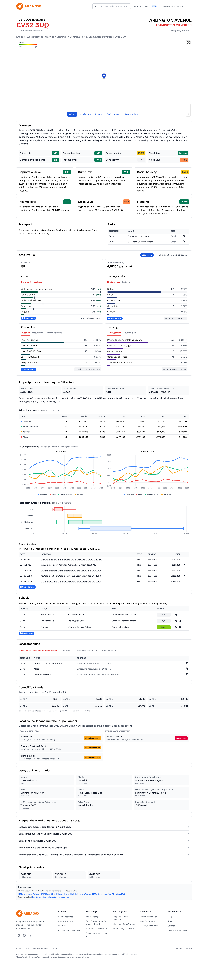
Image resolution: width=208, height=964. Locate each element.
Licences (54, 948)
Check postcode (65, 917)
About (170, 921)
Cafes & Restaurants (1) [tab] (86, 650)
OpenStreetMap (104, 894)
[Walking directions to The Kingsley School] (176, 621)
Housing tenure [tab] (114, 333)
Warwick (49, 36)
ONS (53, 894)
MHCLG (71, 894)
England (20, 36)
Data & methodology (177, 930)
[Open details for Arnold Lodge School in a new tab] (180, 614)
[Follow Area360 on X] (30, 935)
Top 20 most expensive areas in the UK (96, 922)
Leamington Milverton (101, 36)
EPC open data (61, 894)
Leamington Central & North (71, 36)
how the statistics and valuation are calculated (50, 897)
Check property (65, 921)
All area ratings (92, 917)
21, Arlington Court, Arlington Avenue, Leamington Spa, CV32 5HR (71, 581)
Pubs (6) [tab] (66, 650)
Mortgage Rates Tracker (124, 924)
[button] (104, 76)
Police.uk (36, 894)
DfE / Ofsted (45, 894)
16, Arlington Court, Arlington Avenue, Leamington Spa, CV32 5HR (71, 576)
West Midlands (35, 36)
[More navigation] (189, 6)
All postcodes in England (69, 930)
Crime (72, 114)
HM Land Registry (25, 894)
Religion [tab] (126, 282)
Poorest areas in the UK (97, 928)
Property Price (132, 114)
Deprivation (85, 114)
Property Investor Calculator (121, 918)
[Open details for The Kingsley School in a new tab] (180, 621)
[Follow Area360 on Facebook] (18, 935)
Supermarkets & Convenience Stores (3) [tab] (38, 650)
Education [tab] (25, 333)
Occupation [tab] (37, 333)
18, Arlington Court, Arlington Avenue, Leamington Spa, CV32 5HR (71, 570)
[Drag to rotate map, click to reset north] (188, 114)
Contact (171, 926)
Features (62, 926)
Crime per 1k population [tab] (32, 282)
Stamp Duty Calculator (123, 928)
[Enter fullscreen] (188, 43)
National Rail (120, 894)
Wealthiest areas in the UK (96, 934)
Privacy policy (22, 948)
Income (98, 114)
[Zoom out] (188, 110)
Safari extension (147, 921)
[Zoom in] (188, 106)
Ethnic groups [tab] (113, 282)
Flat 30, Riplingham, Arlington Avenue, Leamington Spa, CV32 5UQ (71, 559)
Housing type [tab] (130, 333)
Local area (147, 255)
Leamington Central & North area (171, 255)
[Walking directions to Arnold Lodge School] (176, 614)
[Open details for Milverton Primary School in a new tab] (180, 627)
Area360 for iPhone (149, 926)
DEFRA (94, 894)
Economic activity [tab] (53, 333)
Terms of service (40, 948)
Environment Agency (83, 894)
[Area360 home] (28, 6)
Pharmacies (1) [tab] (109, 650)
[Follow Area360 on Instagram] (24, 935)
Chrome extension (148, 917)
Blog (170, 917)
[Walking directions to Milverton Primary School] (176, 627)
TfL (113, 894)
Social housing (114, 114)
